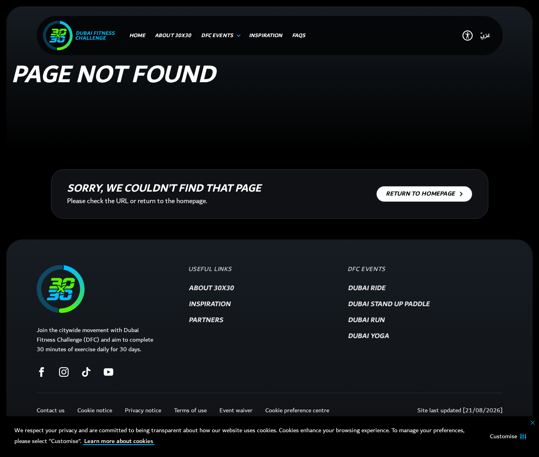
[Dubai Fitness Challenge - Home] (79, 35)
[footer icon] (61, 289)
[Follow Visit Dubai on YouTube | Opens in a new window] (108, 372)
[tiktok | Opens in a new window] (86, 372)
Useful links (210, 269)
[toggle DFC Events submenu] (237, 36)
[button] (508, 436)
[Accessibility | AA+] (467, 35)
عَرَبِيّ (485, 35)
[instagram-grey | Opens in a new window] (64, 372)
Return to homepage (420, 193)
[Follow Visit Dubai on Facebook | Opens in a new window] (41, 372)
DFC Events (366, 269)
